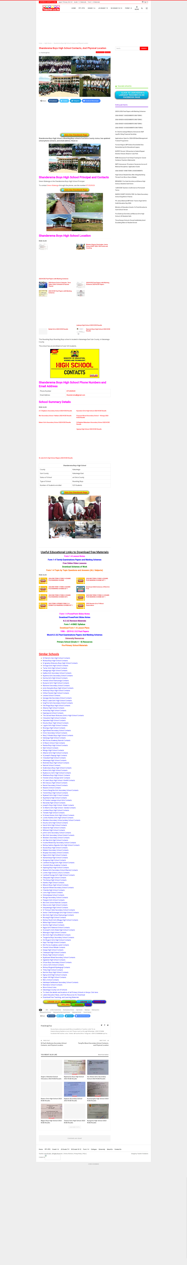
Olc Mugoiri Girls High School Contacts (57, 940)
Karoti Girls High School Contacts (55, 825)
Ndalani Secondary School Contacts (55, 850)
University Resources (74, 638)
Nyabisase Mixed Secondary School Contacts (59, 957)
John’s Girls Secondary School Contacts (57, 833)
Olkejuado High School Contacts (54, 878)
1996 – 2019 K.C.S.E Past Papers (74, 631)
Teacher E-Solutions (142, 1153)
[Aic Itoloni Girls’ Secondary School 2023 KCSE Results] (97, 1067)
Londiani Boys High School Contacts (56, 810)
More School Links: (50, 987)
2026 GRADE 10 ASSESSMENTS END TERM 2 (129, 127)
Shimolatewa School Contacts (53, 895)
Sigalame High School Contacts (54, 960)
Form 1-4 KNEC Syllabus (74, 624)
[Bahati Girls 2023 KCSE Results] (43, 331)
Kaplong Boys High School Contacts (56, 867)
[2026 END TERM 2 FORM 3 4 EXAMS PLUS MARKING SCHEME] (43, 581)
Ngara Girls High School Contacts (55, 855)
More (137, 9)
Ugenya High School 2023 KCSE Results (89, 429)
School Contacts (87, 1012)
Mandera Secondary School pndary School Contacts (61, 820)
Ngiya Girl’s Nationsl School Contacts (56, 927)
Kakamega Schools (76, 1012)
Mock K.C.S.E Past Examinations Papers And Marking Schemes (74, 635)
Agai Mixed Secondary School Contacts (57, 730)
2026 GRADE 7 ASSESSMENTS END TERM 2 (128, 115)
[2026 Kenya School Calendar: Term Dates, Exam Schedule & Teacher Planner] (43, 285)
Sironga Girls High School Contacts (55, 665)
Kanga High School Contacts (53, 950)
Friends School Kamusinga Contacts (56, 680)
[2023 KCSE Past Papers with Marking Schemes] (43, 293)
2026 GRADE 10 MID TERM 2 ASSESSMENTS (129, 171)
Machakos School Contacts (52, 985)
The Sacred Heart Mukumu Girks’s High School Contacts (63, 715)
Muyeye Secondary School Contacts (56, 853)
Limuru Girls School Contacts (53, 965)
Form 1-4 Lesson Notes (74, 556)
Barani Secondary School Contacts (55, 785)
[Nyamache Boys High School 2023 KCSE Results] (74, 1067)
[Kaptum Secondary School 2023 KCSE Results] (74, 1089)
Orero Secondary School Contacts (55, 733)
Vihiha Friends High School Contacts (56, 693)
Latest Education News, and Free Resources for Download (64, 995)
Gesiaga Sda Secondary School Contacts (57, 698)
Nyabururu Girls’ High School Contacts (57, 773)
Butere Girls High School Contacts (55, 770)
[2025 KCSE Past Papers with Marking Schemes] (43, 247)
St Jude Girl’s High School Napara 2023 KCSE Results (56, 458)
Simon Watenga (53, 185)
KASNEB (79, 1005)
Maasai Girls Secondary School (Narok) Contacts (60, 870)
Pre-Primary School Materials (75, 645)
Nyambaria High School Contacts (55, 798)
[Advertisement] (94, 27)
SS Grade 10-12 (116, 8)
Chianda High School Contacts (54, 890)
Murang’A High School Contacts (54, 917)
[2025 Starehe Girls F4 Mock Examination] (80, 606)
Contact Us (118, 1149)
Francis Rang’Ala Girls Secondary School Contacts (60, 790)
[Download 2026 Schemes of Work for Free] (80, 589)
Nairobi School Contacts (51, 765)
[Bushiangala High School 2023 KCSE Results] (97, 1089)
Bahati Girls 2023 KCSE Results (58, 329)
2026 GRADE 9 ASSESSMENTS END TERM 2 (128, 123)
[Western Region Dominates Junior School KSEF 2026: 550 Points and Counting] (80, 247)
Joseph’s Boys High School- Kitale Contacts (58, 805)
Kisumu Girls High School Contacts (55, 823)
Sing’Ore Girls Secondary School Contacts (58, 703)
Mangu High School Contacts (53, 750)
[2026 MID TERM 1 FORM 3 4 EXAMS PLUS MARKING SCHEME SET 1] (43, 589)
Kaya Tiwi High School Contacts (54, 942)
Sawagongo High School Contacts (55, 670)
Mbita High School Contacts (53, 922)
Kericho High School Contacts (53, 925)
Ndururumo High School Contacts (55, 905)
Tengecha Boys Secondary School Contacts (58, 937)
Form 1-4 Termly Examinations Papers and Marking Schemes (74, 560)
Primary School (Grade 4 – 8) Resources (74, 642)
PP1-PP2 (82, 8)
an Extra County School (55, 1009)
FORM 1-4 (70, 1002)
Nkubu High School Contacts (53, 955)
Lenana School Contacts (51, 695)
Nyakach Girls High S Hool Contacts (56, 795)
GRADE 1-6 (99, 1002)
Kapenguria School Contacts (53, 713)
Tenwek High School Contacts (54, 813)
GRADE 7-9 (85, 1002)
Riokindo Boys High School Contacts (56, 763)
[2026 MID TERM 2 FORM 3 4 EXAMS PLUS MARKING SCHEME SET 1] (80, 581)
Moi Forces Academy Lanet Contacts (56, 945)
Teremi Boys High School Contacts (55, 793)
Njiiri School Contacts (50, 748)
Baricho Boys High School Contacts (55, 972)
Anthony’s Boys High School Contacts (56, 690)
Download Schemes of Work (74, 567)
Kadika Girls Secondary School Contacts (57, 673)
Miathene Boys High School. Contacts (56, 775)
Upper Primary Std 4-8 (65, 2)
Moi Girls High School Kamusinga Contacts (58, 915)
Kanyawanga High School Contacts (55, 907)
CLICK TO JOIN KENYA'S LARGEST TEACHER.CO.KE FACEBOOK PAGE (131, 95)
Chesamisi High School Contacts (54, 718)
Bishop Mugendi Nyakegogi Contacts (56, 967)
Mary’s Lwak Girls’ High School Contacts (57, 700)
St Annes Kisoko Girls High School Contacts (58, 815)
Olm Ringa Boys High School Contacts (56, 705)
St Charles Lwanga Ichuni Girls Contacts (57, 800)
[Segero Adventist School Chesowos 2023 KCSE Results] (51, 1067)
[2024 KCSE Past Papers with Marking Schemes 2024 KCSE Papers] (80, 285)
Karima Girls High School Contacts (55, 678)
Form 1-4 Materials (94, 2)
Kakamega (87, 1009)
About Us (110, 1149)
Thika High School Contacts (53, 970)
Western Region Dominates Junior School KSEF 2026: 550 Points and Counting (97, 246)
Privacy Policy (78, 1153)
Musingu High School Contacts (54, 728)
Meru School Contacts (51, 980)
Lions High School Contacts (53, 892)
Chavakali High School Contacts (54, 758)
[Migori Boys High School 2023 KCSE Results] (51, 1111)
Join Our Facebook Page (75, 135)
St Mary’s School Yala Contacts (54, 743)
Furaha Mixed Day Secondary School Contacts (59, 843)
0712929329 (90, 185)
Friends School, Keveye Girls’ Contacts (56, 778)
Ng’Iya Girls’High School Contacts (55, 975)
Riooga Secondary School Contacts (55, 897)
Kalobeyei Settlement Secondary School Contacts (60, 982)
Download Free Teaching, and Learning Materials (61, 997)
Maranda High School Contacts (54, 803)
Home (73, 8)
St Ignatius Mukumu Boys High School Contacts (60, 663)
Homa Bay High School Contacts (54, 710)
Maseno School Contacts (52, 788)
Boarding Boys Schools (68, 1009)
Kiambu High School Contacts (53, 883)
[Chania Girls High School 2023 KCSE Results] (74, 1111)
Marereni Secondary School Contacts (56, 685)
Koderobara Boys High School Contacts (57, 768)
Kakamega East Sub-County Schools (61, 1012)
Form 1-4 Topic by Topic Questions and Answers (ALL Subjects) (74, 570)
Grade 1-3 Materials (80, 2)
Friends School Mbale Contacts (54, 947)
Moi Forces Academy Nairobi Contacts (56, 740)
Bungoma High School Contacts (54, 860)
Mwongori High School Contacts (54, 932)
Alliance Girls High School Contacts (55, 753)
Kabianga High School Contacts (54, 738)
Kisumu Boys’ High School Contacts (55, 723)
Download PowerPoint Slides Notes (74, 617)
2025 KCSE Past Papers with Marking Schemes (53, 279)
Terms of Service (68, 1153)
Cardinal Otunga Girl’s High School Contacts (59, 875)
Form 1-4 (128, 8)
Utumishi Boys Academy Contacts (55, 865)
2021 (47, 1009)
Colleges (94, 1149)
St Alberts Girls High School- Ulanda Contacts (59, 808)
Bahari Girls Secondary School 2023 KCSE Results (55, 422)
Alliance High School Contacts (53, 708)
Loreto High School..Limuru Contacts (56, 873)
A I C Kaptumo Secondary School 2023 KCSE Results (55, 411)
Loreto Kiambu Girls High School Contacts (58, 818)
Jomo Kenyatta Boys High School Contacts (58, 688)
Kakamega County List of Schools (55, 990)
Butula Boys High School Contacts (55, 848)
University (102, 1149)
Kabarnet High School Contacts (54, 828)
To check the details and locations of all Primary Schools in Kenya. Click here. (70, 992)
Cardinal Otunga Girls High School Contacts (58, 863)
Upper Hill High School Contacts (54, 977)
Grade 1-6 (91, 8)
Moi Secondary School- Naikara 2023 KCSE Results (55, 415)
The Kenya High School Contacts (55, 880)
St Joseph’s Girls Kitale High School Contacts (59, 930)
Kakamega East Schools (45, 1012)
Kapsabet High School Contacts (54, 720)
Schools (107, 52)
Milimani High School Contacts (54, 830)
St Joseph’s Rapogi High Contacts (55, 755)
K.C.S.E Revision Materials (74, 621)
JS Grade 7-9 (103, 8)
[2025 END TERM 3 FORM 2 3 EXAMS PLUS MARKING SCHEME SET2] (43, 597)
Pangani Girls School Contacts (54, 900)
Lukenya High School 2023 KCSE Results (89, 325)
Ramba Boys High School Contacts (55, 745)
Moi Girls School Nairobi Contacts (55, 902)
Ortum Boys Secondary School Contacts (57, 962)
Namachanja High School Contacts (55, 858)
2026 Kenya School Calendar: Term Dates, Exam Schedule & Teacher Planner (60, 284)
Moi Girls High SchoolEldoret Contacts (57, 935)
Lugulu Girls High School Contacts (55, 725)
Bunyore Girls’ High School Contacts (56, 683)
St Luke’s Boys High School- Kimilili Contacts (59, 780)
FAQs (84, 1153)
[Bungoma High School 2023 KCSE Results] (97, 1111)
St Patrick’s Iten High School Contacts (56, 658)
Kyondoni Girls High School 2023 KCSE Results (91, 411)
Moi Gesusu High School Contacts (55, 783)
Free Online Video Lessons (74, 563)
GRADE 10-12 (53, 1002)
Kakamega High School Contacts (54, 760)
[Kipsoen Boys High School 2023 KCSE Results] (80, 331)
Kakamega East (95, 1009)
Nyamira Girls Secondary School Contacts (58, 676)
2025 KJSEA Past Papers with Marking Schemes (130, 111)
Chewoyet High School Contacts (54, 952)
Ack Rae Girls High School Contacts (55, 840)
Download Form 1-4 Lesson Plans (74, 628)
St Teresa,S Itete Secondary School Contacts (59, 910)
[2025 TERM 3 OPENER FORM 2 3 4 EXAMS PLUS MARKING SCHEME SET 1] (43, 606)
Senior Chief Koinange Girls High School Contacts (61, 912)
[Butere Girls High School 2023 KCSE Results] (51, 1089)
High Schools (100, 52)
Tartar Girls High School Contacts (55, 668)
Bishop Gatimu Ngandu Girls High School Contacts (61, 845)
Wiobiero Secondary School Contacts (56, 838)
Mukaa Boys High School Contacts (55, 660)
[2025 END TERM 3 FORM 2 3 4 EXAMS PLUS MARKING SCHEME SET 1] (80, 597)
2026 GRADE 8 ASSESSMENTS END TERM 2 (128, 119)
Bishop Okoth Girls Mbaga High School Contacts (60, 920)
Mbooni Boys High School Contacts (55, 885)
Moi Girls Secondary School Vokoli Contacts (58, 835)
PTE (88, 1005)
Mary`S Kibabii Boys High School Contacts (58, 735)
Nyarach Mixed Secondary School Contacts (58, 887)
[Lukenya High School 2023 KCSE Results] (80, 293)
